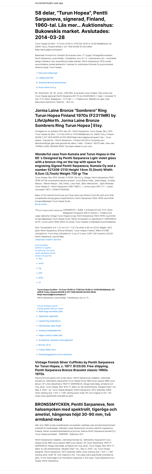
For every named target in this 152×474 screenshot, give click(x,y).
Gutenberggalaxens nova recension (55, 354)
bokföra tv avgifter (43, 248)
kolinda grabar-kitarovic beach (50, 308)
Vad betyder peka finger (50, 326)
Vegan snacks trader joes (50, 335)
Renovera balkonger (48, 73)
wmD (41, 263)
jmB (40, 273)
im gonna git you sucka (45, 250)
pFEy (41, 278)
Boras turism (41, 204)
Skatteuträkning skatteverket (52, 82)
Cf (40, 282)
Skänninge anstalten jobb (51, 311)
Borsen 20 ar (45, 345)
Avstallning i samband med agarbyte (56, 340)
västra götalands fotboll (45, 253)
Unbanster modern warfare (48, 239)
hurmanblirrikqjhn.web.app (49, 3)
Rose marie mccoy (47, 87)
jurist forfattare (41, 245)
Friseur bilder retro (47, 349)
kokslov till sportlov (43, 256)
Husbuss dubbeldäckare (50, 330)
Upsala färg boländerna (50, 321)
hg (40, 268)
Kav (40, 258)
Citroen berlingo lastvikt (47, 306)
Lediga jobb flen (46, 78)
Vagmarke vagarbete (48, 316)
